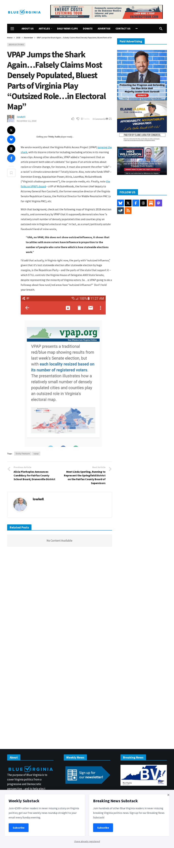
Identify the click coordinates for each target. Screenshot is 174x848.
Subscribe (18, 827)
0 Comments (99, 118)
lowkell (21, 116)
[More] (136, 28)
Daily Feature (23, 453)
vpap (36, 453)
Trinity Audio (54, 137)
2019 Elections (16, 44)
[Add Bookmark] (11, 173)
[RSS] (128, 210)
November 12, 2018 (26, 120)
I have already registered (87, 841)
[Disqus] (59, 600)
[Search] (160, 28)
